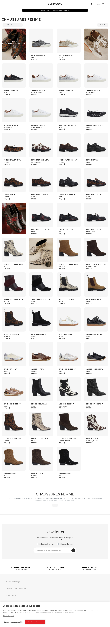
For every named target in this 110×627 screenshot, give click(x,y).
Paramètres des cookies (13, 622)
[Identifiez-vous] (91, 4)
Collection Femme (66, 544)
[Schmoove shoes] (55, 4)
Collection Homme (46, 544)
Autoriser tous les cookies (35, 622)
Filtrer (102, 25)
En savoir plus (8, 616)
